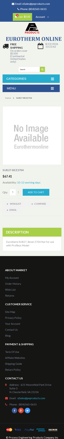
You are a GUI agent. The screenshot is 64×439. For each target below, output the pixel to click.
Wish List (10, 289)
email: (12, 398)
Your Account (12, 323)
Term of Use (12, 351)
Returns (9, 295)
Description (17, 232)
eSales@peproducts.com (36, 3)
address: (14, 384)
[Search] (42, 69)
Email (13, 209)
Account (41, 16)
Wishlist (15, 203)
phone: (13, 404)
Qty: (5, 192)
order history (13, 283)
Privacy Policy (13, 317)
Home (8, 98)
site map (10, 311)
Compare (40, 203)
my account (12, 277)
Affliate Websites (15, 357)
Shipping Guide (13, 363)
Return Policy (13, 369)
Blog (8, 335)
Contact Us (11, 329)
